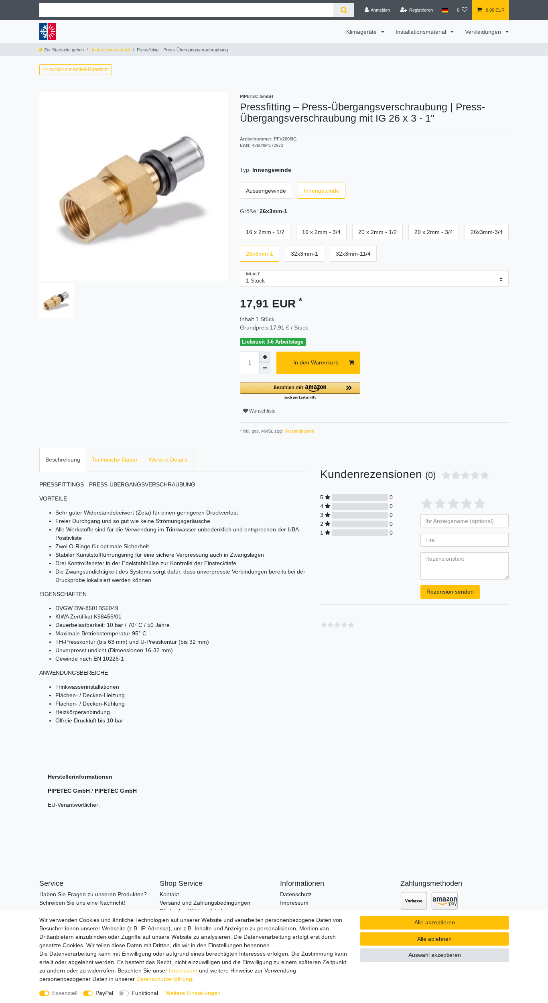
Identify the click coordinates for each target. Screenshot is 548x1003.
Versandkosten (299, 431)
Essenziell (64, 993)
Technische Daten (114, 459)
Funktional (145, 993)
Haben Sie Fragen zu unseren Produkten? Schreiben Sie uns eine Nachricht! (93, 898)
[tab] (62, 460)
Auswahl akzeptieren (434, 955)
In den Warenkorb (316, 362)
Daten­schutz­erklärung (164, 979)
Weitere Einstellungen (193, 993)
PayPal (104, 993)
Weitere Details (168, 459)
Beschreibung (62, 459)
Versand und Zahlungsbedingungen (205, 902)
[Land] (444, 10)
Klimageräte (362, 31)
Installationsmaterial (422, 31)
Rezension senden (450, 591)
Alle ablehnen (434, 939)
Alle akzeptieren (434, 922)
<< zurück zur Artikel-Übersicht (76, 69)
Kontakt (169, 894)
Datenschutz (296, 894)
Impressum (294, 902)
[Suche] (343, 10)
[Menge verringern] (264, 368)
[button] (300, 391)
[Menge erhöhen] (264, 357)
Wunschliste (262, 411)
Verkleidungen (484, 31)
